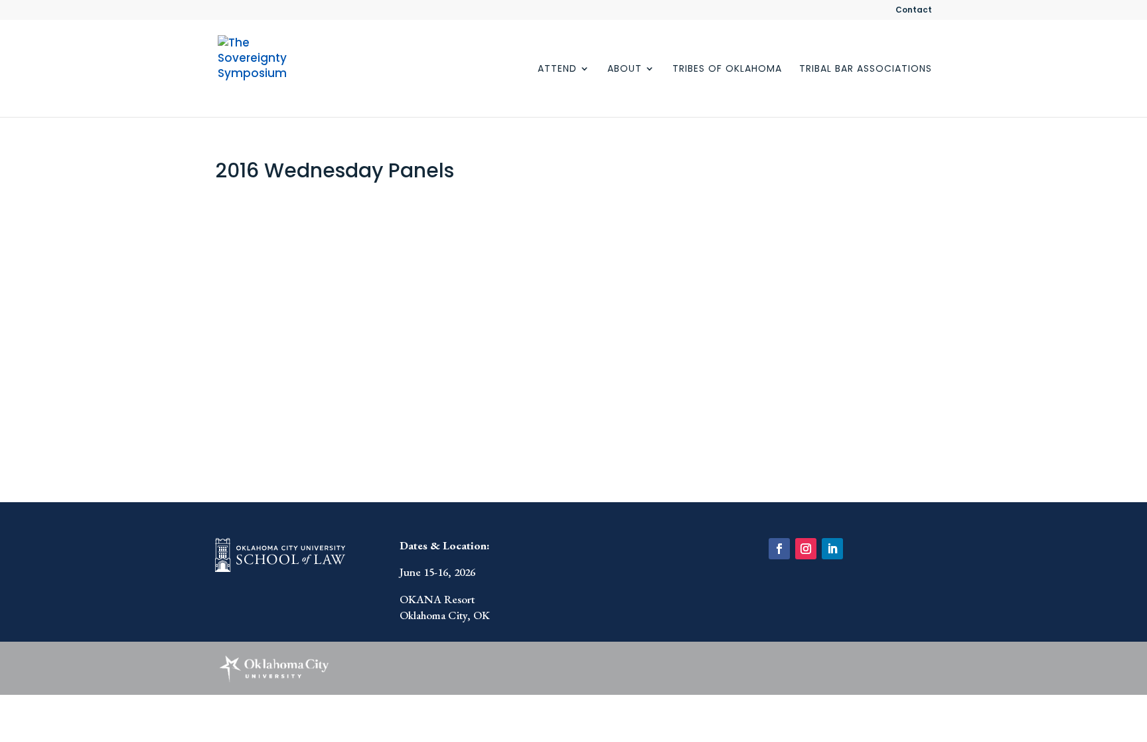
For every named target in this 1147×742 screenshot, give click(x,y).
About (624, 69)
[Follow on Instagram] (805, 548)
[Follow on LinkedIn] (832, 548)
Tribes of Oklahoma (727, 69)
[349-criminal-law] (303, 269)
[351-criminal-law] (654, 269)
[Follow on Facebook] (779, 548)
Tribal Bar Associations (865, 69)
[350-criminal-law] (479, 269)
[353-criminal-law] (479, 402)
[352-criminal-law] (303, 402)
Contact (913, 10)
